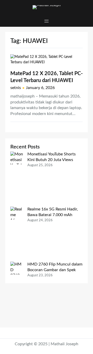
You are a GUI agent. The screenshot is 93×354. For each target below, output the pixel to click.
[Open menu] (46, 21)
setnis (15, 88)
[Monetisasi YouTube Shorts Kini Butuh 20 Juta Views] (16, 179)
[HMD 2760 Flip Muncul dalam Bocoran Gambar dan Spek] (16, 292)
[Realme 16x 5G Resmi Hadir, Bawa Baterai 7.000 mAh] (16, 234)
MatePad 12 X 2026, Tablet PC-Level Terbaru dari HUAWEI (46, 77)
